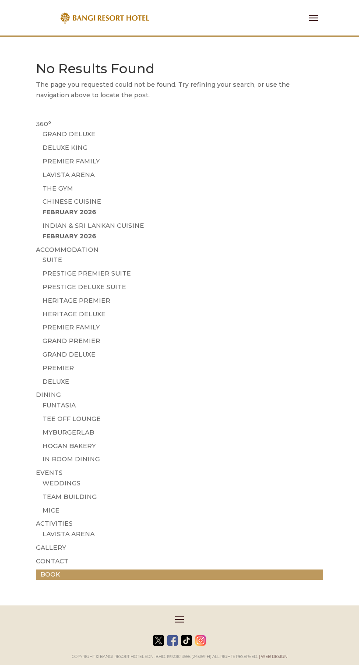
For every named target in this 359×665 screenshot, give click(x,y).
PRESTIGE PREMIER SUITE (86, 273)
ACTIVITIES (54, 523)
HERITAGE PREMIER (76, 300)
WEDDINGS (61, 483)
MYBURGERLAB (68, 432)
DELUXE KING (65, 148)
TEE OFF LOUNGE (71, 419)
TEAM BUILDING (69, 497)
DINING (48, 395)
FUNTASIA (59, 405)
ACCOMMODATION (67, 250)
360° (43, 124)
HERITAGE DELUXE (74, 314)
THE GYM (57, 188)
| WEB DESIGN (273, 656)
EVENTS (49, 473)
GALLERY (51, 548)
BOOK (50, 574)
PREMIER (58, 368)
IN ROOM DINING (71, 459)
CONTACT (52, 561)
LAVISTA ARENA (68, 175)
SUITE (52, 260)
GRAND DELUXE (68, 134)
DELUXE (55, 382)
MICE (51, 510)
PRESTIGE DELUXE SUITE (84, 287)
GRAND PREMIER (71, 341)
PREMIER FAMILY (71, 161)
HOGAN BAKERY (69, 446)
